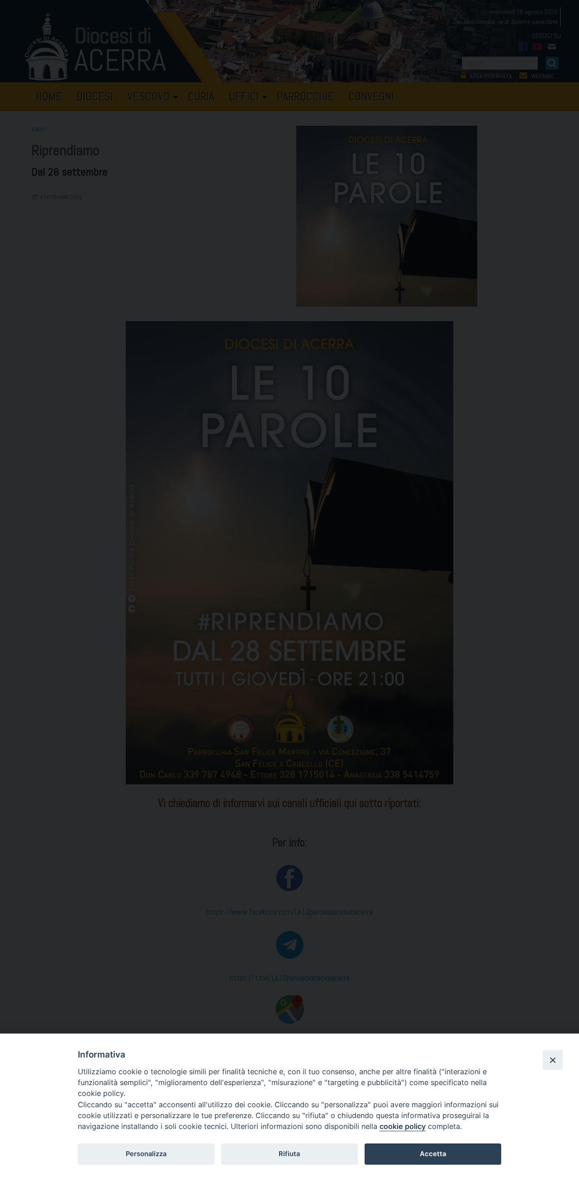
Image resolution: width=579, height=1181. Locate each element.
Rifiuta (289, 1154)
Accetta (433, 1154)
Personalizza (146, 1154)
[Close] (553, 1060)
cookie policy (403, 1126)
